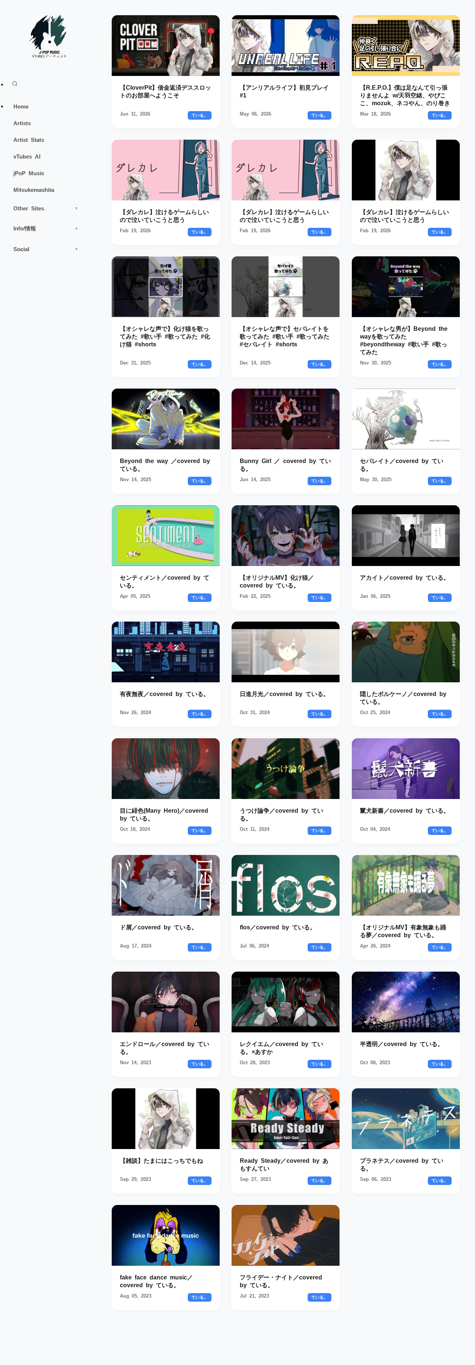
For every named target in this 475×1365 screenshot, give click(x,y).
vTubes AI (26, 156)
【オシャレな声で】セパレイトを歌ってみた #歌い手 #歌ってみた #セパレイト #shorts (285, 336)
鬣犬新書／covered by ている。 (404, 810)
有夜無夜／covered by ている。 (164, 693)
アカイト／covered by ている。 (404, 577)
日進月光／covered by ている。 (284, 693)
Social (45, 249)
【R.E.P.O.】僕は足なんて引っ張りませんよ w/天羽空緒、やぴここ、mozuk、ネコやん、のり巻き (405, 95)
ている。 (199, 115)
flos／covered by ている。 (278, 927)
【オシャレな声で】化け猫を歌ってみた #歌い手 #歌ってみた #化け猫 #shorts (165, 336)
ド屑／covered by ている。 (158, 927)
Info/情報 (45, 228)
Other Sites (45, 208)
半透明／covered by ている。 (401, 1043)
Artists (22, 123)
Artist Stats (28, 139)
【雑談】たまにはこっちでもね (161, 1160)
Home (21, 106)
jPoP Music (28, 173)
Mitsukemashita (33, 189)
